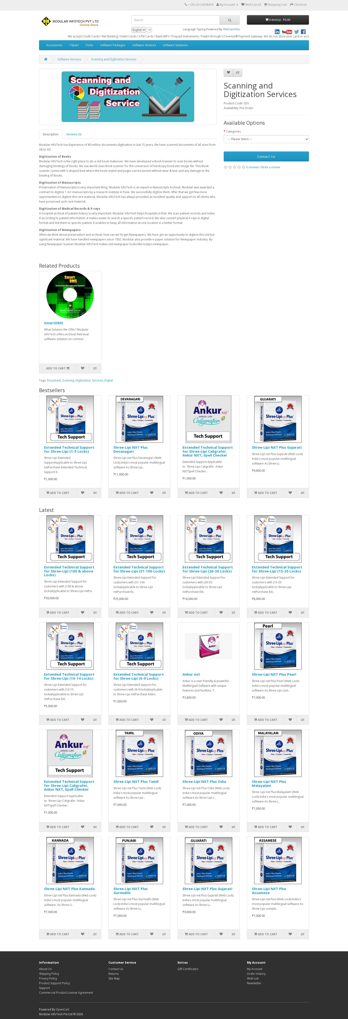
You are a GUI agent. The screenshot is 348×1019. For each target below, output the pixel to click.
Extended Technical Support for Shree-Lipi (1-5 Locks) (69, 449)
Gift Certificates (188, 969)
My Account (254, 969)
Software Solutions (175, 45)
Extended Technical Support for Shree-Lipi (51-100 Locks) (139, 569)
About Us (45, 969)
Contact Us (266, 156)
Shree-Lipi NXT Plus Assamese (269, 890)
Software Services (144, 45)
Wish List (253, 978)
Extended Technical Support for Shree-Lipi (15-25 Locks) (277, 569)
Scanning (68, 380)
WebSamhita (231, 29)
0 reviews (252, 167)
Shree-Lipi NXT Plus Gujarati (277, 447)
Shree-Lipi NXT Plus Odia (204, 781)
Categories (233, 131)
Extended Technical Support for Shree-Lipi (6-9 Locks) (138, 676)
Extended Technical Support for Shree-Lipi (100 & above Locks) (69, 571)
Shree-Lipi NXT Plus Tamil (135, 781)
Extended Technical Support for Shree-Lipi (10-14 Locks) (69, 676)
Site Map (114, 978)
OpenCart (62, 1009)
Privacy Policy (48, 978)
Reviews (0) (74, 134)
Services (97, 380)
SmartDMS (53, 322)
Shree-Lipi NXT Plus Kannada (69, 888)
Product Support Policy (54, 983)
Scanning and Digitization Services (113, 59)
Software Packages (112, 45)
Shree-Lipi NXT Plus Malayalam (269, 783)
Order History (256, 974)
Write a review (270, 167)
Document (54, 380)
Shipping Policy (49, 974)
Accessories (54, 45)
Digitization (83, 380)
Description (50, 134)
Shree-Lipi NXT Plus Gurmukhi (130, 890)
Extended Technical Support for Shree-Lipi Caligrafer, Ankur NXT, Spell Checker (208, 451)
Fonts (89, 45)
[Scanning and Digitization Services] (128, 97)
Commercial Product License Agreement (66, 993)
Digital (108, 380)
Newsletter (254, 983)
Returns (113, 974)
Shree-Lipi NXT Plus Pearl (274, 674)
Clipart (74, 45)
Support (44, 988)
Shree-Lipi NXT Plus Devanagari (130, 449)
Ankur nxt (191, 674)
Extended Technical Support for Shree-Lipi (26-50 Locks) (208, 569)
